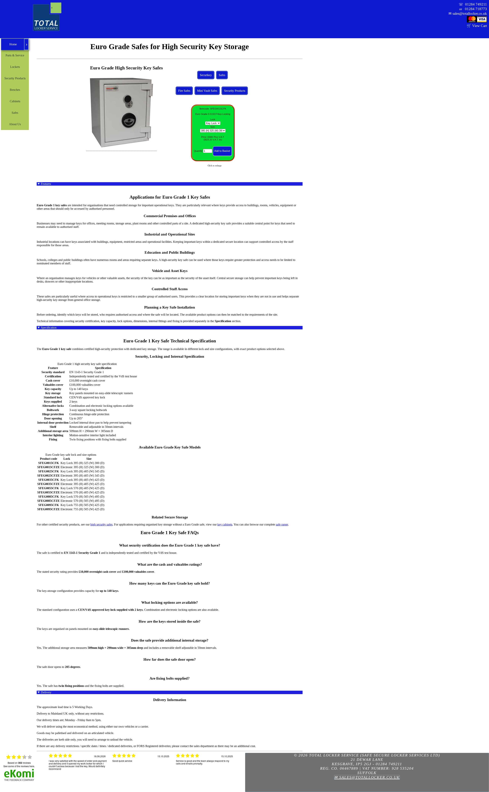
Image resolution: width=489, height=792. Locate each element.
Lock (212, 119)
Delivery (46, 692)
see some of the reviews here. (19, 766)
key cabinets (224, 524)
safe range (282, 524)
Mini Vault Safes (207, 90)
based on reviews (19, 762)
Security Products (234, 90)
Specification (49, 327)
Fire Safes (184, 90)
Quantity (198, 151)
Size (212, 127)
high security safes (101, 524)
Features (46, 183)
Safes (222, 75)
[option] (77, 767)
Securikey (206, 75)
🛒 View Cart (477, 26)
